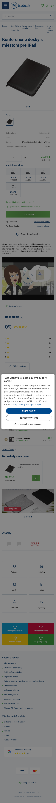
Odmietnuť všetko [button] (29, 418)
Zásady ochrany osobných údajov (26, 404)
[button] (28, 424)
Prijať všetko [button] (29, 411)
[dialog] (28, 401)
